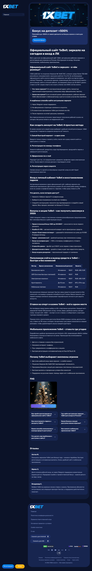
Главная (6, 14)
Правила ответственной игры (41, 519)
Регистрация (8, 566)
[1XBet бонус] (59, 15)
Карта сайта (75, 560)
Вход (20, 566)
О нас (33, 531)
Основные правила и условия (41, 523)
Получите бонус (39, 40)
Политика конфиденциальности (42, 515)
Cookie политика (36, 527)
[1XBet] (10, 6)
